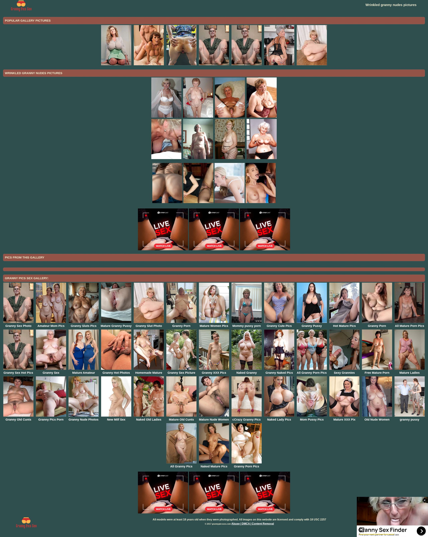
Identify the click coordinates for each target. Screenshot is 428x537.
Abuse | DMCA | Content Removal (252, 523)
